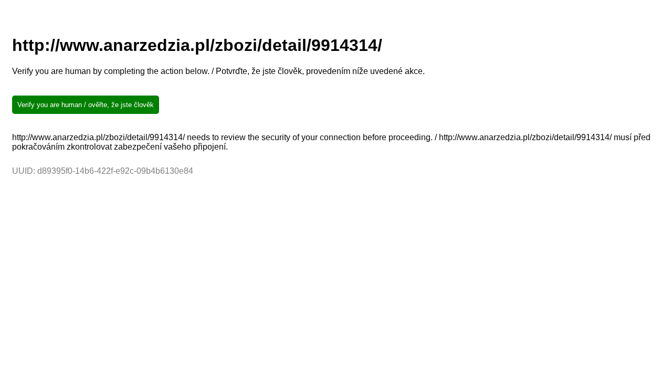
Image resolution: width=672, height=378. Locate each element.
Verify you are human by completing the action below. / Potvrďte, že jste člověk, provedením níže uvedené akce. (218, 71)
